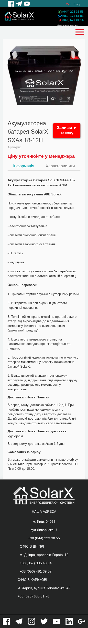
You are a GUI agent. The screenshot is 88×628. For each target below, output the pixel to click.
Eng (77, 4)
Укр (69, 4)
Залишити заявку (67, 130)
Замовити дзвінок (68, 25)
